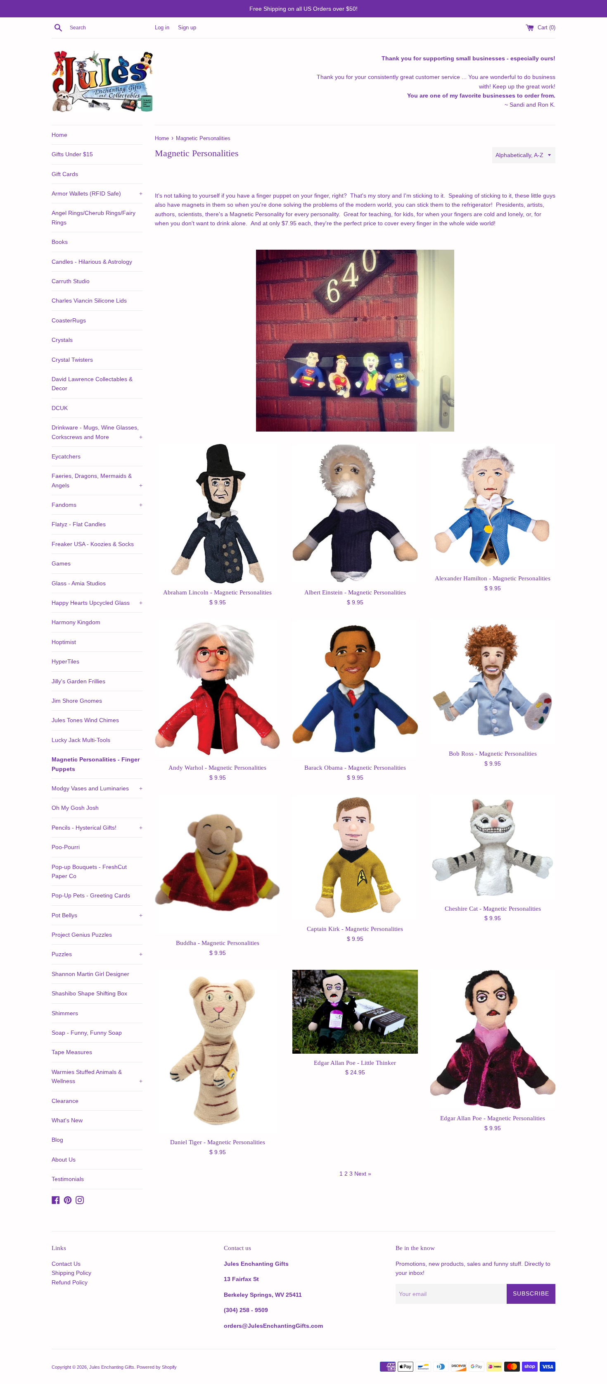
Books (60, 242)
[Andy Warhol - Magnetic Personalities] (217, 689)
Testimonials (68, 1179)
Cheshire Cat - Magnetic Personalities (493, 908)
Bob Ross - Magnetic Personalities (493, 753)
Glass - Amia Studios (79, 583)
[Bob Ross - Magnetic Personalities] (492, 681)
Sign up (187, 28)
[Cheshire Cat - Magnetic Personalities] (492, 847)
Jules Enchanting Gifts (111, 1367)
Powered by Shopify (157, 1367)
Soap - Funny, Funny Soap (87, 1032)
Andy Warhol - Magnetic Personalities (217, 767)
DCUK (60, 408)
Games (61, 563)
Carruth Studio (71, 281)
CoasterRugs (69, 320)
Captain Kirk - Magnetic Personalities (355, 928)
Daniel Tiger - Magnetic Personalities (217, 1141)
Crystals (62, 339)
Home (59, 134)
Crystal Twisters (72, 359)
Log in (162, 28)
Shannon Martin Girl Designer (90, 974)
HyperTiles (65, 661)
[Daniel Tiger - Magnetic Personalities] (217, 1051)
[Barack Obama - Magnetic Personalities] (354, 689)
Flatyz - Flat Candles (79, 524)
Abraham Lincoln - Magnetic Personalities (217, 592)
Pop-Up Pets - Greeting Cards (91, 895)
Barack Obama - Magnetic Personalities (355, 767)
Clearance (65, 1101)
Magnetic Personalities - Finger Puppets (96, 764)
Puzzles (97, 954)
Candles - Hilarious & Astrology (92, 261)
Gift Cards (65, 174)
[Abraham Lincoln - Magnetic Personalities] (217, 513)
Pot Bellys (97, 915)
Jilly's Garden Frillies (78, 681)
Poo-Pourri (66, 847)
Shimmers (65, 1013)
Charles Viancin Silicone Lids (89, 300)
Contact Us (66, 1263)
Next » (362, 1173)
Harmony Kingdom (76, 622)
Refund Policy (70, 1282)
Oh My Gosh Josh (75, 807)
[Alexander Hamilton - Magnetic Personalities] (492, 506)
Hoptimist (64, 642)
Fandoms (97, 504)
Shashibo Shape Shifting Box (89, 993)
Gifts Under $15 (72, 154)
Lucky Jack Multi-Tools (81, 740)
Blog (57, 1139)
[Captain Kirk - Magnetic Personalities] (354, 857)
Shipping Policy (71, 1272)
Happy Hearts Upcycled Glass (97, 602)
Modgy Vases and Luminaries (97, 788)
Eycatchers (66, 456)
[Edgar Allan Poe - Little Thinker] (354, 1012)
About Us (64, 1159)
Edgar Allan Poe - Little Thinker (355, 1062)
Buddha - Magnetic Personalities (217, 942)
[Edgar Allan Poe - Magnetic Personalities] (492, 1039)
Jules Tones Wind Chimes (85, 720)
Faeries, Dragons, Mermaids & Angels (97, 480)
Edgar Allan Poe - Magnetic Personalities (492, 1118)
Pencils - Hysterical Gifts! (97, 827)
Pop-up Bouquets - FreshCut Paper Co (89, 871)
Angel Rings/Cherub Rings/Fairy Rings (93, 217)
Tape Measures (72, 1052)
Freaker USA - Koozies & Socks (93, 544)
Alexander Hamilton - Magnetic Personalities (492, 578)
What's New (67, 1120)
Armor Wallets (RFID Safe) (97, 193)
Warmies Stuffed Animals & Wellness (97, 1076)
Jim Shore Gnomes (77, 700)
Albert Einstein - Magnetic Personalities (355, 592)
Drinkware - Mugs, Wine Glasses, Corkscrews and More (97, 432)
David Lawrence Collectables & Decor (92, 383)
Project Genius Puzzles (82, 934)
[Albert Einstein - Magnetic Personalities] (354, 513)
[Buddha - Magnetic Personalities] (217, 864)
